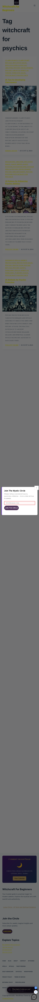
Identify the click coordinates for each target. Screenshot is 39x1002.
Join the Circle (11, 508)
